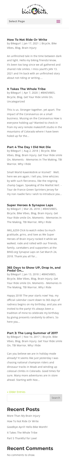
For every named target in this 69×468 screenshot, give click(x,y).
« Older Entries (16, 392)
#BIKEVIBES (48, 92)
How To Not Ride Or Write (27, 39)
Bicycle (46, 43)
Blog (17, 47)
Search (56, 397)
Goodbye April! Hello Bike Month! (27, 427)
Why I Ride (24, 164)
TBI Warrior (30, 222)
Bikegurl (16, 43)
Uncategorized (16, 101)
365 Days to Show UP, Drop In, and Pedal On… (34, 269)
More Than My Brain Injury (23, 415)
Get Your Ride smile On (38, 97)
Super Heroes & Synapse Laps (30, 205)
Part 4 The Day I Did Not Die (29, 147)
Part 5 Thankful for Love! (22, 438)
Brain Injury (29, 47)
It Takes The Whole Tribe (26, 89)
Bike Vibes (23, 213)
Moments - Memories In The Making (34, 159)
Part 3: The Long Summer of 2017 (32, 333)
